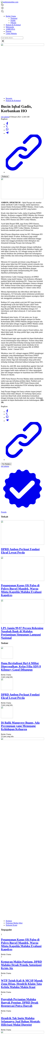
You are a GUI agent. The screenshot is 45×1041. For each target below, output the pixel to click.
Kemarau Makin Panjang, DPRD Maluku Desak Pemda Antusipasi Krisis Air (21, 965)
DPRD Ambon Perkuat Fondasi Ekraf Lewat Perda (20, 551)
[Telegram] (7, 133)
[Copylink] (25, 172)
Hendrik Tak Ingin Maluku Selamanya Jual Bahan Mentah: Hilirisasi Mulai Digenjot (20, 1021)
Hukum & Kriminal (13, 101)
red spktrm (5, 117)
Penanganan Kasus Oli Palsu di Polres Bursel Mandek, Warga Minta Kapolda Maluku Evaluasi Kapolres (21, 590)
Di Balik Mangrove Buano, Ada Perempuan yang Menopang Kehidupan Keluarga (20, 726)
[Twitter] (7, 127)
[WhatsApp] (7, 130)
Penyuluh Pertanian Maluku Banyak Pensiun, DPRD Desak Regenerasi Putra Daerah (19, 1002)
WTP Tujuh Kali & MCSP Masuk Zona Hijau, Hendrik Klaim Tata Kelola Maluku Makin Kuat (22, 984)
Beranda (9, 98)
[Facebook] (7, 124)
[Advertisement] (22, 72)
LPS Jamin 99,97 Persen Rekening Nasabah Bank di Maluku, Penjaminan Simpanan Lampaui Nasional (22, 632)
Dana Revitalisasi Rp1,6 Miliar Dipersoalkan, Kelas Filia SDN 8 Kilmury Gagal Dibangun (21, 666)
